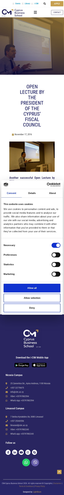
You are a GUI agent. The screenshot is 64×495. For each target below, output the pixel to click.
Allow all (32, 288)
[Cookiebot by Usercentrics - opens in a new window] (46, 185)
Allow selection (32, 298)
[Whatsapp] (26, 462)
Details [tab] (32, 193)
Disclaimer (57, 483)
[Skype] (34, 452)
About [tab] (52, 193)
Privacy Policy (40, 486)
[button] (44, 3)
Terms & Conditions (26, 486)
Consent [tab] (11, 193)
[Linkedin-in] (14, 452)
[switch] (56, 254)
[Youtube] (21, 452)
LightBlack (37, 492)
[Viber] (35, 462)
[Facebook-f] (8, 452)
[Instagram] (27, 452)
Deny (32, 307)
